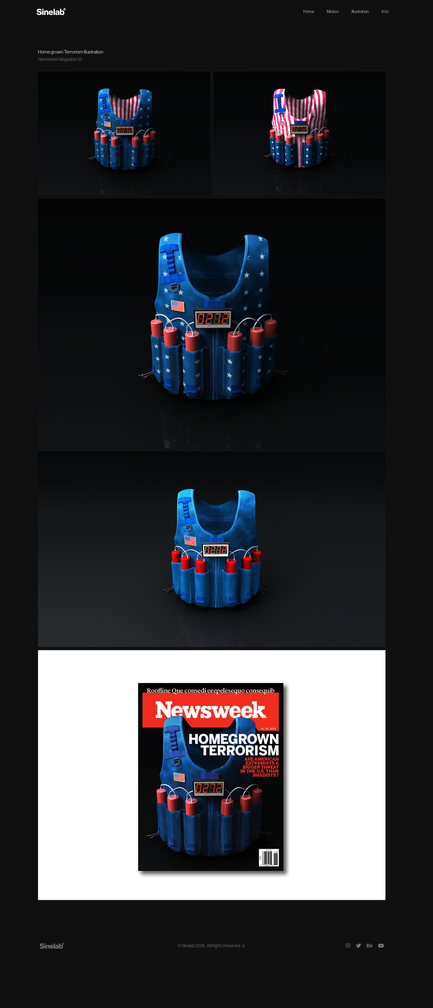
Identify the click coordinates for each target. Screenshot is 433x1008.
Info (385, 11)
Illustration (360, 11)
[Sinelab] (51, 11)
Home (308, 11)
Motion (333, 11)
